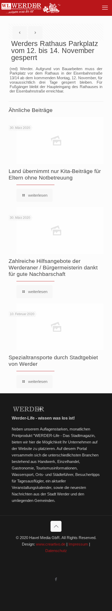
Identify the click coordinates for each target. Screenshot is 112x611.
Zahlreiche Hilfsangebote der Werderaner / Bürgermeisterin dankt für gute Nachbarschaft (53, 267)
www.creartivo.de (50, 544)
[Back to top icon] (56, 526)
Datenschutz (56, 550)
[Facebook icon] (56, 579)
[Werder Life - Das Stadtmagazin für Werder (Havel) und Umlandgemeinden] (30, 7)
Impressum (78, 544)
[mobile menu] (105, 7)
